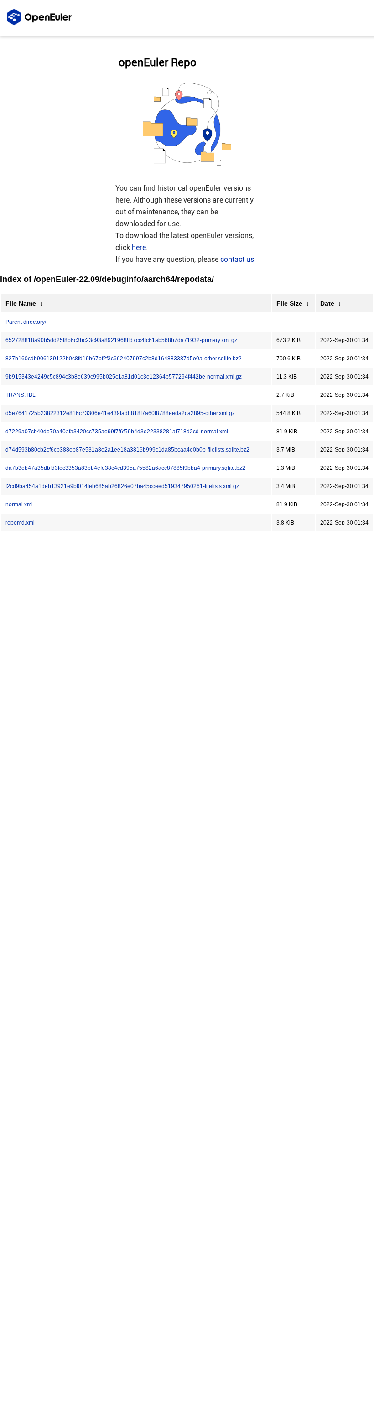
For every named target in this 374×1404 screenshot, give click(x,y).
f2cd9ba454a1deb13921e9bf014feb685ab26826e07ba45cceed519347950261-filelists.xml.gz (122, 486)
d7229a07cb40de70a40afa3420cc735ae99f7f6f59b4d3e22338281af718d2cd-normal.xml (116, 431)
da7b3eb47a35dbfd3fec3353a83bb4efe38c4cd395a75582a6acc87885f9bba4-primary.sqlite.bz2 (125, 468)
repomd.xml (20, 523)
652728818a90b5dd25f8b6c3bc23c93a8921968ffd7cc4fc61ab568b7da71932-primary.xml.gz (121, 340)
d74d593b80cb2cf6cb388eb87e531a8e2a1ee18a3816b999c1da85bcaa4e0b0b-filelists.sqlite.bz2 (127, 450)
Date (327, 303)
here (139, 247)
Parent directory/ (25, 322)
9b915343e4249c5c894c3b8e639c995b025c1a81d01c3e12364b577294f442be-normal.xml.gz (123, 377)
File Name (20, 303)
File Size (289, 303)
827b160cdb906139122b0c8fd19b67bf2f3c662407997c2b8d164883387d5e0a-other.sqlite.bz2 (123, 358)
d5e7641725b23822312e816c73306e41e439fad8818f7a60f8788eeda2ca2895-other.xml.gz (120, 413)
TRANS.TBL (20, 395)
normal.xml (19, 504)
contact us (237, 259)
